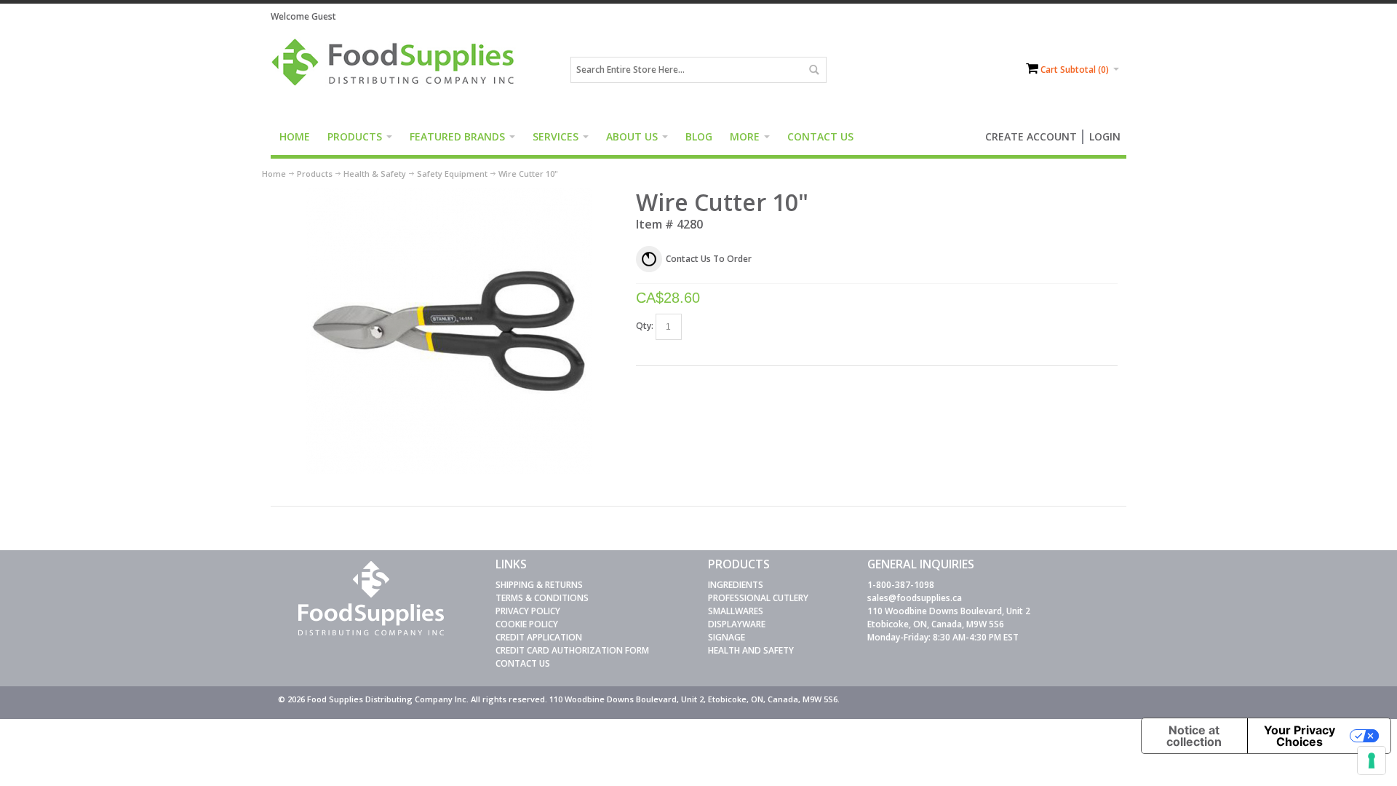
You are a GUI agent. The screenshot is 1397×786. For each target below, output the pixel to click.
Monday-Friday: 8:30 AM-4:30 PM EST (943, 637)
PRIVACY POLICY (527, 611)
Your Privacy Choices (1299, 736)
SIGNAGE (726, 637)
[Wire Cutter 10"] (449, 194)
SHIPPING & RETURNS (539, 585)
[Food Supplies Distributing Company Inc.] (398, 70)
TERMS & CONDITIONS (542, 598)
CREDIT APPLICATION (538, 637)
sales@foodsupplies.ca (914, 598)
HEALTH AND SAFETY (751, 650)
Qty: (644, 325)
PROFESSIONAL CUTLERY (758, 598)
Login (1105, 136)
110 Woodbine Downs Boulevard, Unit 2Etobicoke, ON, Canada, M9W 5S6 (948, 617)
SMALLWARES (735, 611)
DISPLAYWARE (736, 624)
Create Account (1031, 136)
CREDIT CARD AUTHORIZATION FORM (572, 650)
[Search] (813, 70)
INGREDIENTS (735, 585)
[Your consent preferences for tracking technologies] (1371, 760)
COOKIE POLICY (526, 624)
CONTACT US (522, 663)
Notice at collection (1194, 736)
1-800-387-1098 (900, 585)
